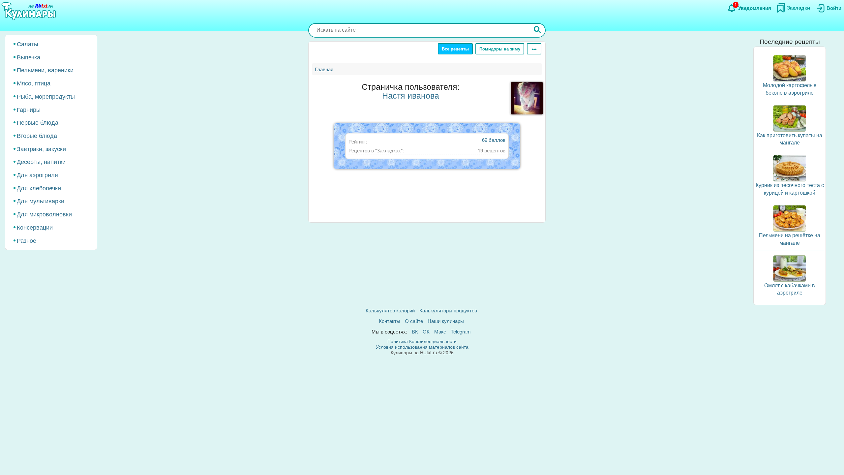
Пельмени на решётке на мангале (789, 238)
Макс (440, 331)
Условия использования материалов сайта (422, 346)
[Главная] (29, 11)
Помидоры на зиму (499, 49)
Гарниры (29, 109)
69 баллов (493, 139)
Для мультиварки (40, 200)
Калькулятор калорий (390, 310)
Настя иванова (410, 95)
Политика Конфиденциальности (422, 341)
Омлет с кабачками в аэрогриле (789, 289)
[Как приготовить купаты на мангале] (789, 117)
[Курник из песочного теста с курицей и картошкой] (789, 167)
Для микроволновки (44, 213)
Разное (26, 240)
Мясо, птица (33, 83)
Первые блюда (37, 122)
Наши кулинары (446, 320)
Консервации (35, 227)
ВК (415, 331)
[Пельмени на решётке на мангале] (789, 217)
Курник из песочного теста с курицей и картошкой (790, 188)
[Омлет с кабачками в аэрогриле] (789, 267)
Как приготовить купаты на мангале (789, 138)
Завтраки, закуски (41, 148)
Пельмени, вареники (45, 69)
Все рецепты (455, 49)
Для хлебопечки (39, 187)
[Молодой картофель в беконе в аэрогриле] (789, 67)
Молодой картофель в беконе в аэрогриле (790, 88)
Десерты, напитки (41, 161)
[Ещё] (534, 48)
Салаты (27, 43)
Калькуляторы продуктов (448, 310)
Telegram (461, 331)
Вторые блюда (37, 135)
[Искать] (537, 30)
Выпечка (28, 56)
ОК (426, 331)
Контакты (389, 320)
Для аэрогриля (37, 174)
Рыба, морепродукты (46, 96)
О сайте (414, 320)
